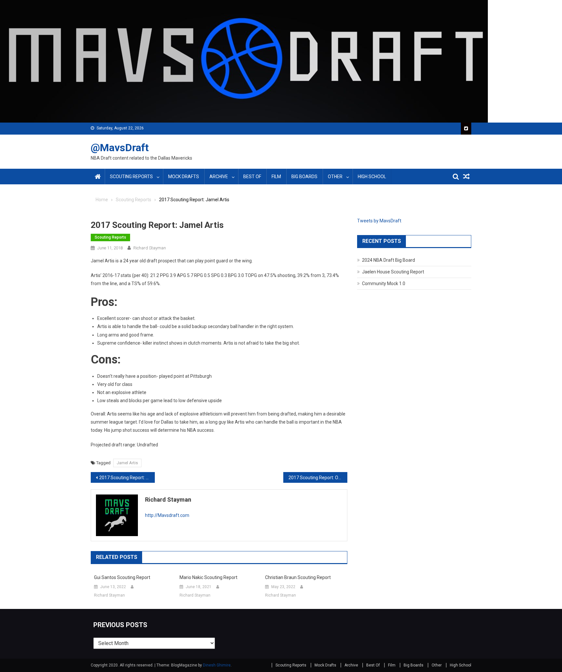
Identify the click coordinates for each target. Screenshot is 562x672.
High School (372, 176)
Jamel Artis (127, 462)
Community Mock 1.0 (383, 283)
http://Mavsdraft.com (167, 515)
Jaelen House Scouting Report (393, 271)
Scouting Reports (131, 176)
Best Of (252, 176)
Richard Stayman (149, 247)
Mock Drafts (183, 176)
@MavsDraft (120, 147)
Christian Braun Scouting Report (298, 577)
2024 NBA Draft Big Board (388, 260)
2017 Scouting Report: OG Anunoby (317, 477)
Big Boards (304, 176)
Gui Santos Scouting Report (122, 577)
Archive (218, 176)
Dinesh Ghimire (217, 665)
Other (335, 176)
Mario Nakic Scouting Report (208, 577)
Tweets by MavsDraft (379, 220)
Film (276, 176)
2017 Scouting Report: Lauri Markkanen (127, 477)
